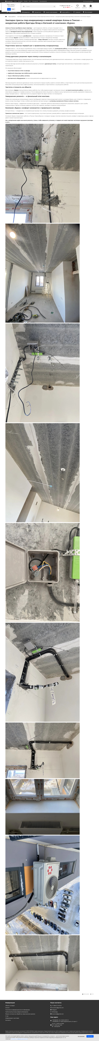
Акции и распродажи (51, 12)
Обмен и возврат (10, 1005)
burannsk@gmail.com (58, 1014)
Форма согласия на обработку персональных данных (20, 1014)
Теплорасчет (35, 1)
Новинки (77, 12)
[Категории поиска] (23, 6)
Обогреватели (26, 12)
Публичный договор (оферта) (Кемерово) (16, 1011)
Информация (10, 1002)
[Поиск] (54, 6)
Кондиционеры (13, 12)
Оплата (25, 1)
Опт (30, 1)
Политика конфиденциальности (19, 1039)
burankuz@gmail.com (58, 1007)
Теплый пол (37, 12)
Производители (43, 1)
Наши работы (66, 12)
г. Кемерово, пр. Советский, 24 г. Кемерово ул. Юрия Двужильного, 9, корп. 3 (64, 1020)
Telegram (54, 1009)
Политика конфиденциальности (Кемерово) (17, 1009)
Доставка (20, 1)
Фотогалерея (88, 12)
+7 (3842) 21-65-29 (64, 5)
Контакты (8, 1020)
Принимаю (90, 1036)
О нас (15, 1)
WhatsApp (55, 1011)
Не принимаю (81, 1036)
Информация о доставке (12, 1018)
